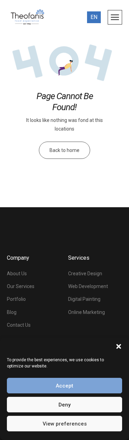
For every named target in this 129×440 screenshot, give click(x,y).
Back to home (64, 150)
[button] (118, 346)
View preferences (65, 424)
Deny (64, 405)
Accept (64, 386)
